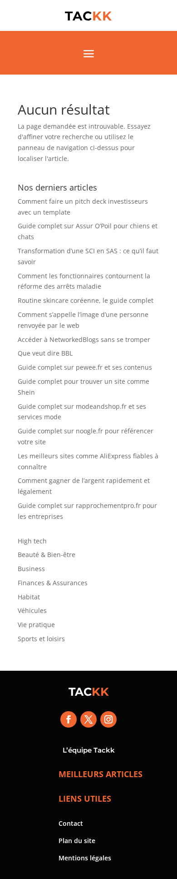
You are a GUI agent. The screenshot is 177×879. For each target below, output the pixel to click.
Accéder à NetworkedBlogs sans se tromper (84, 339)
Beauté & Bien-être (46, 554)
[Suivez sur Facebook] (68, 719)
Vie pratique (36, 624)
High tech (32, 541)
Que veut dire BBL (45, 353)
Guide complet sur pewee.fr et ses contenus (85, 367)
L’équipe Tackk (89, 750)
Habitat (29, 597)
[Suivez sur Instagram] (108, 719)
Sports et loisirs (41, 638)
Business (31, 568)
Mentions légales (85, 858)
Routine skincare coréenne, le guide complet (85, 300)
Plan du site (77, 840)
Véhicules (32, 610)
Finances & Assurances (53, 582)
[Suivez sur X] (88, 719)
